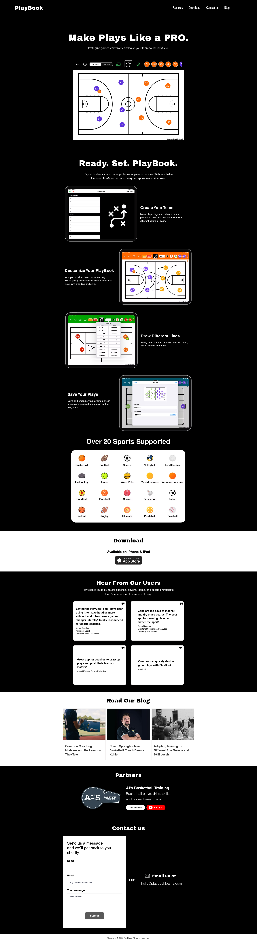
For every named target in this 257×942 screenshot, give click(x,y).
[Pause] (74, 136)
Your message (76, 890)
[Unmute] (79, 136)
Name (70, 861)
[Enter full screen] (182, 136)
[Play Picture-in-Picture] (178, 136)
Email (70, 875)
